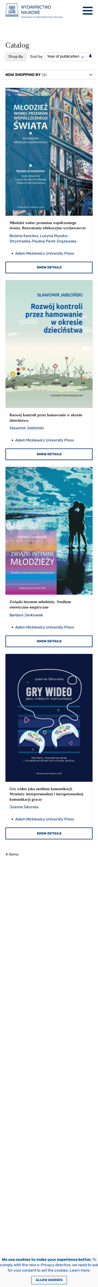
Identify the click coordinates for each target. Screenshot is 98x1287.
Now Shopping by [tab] (23, 74)
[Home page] (34, 10)
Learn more (80, 1270)
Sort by (36, 56)
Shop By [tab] (15, 56)
